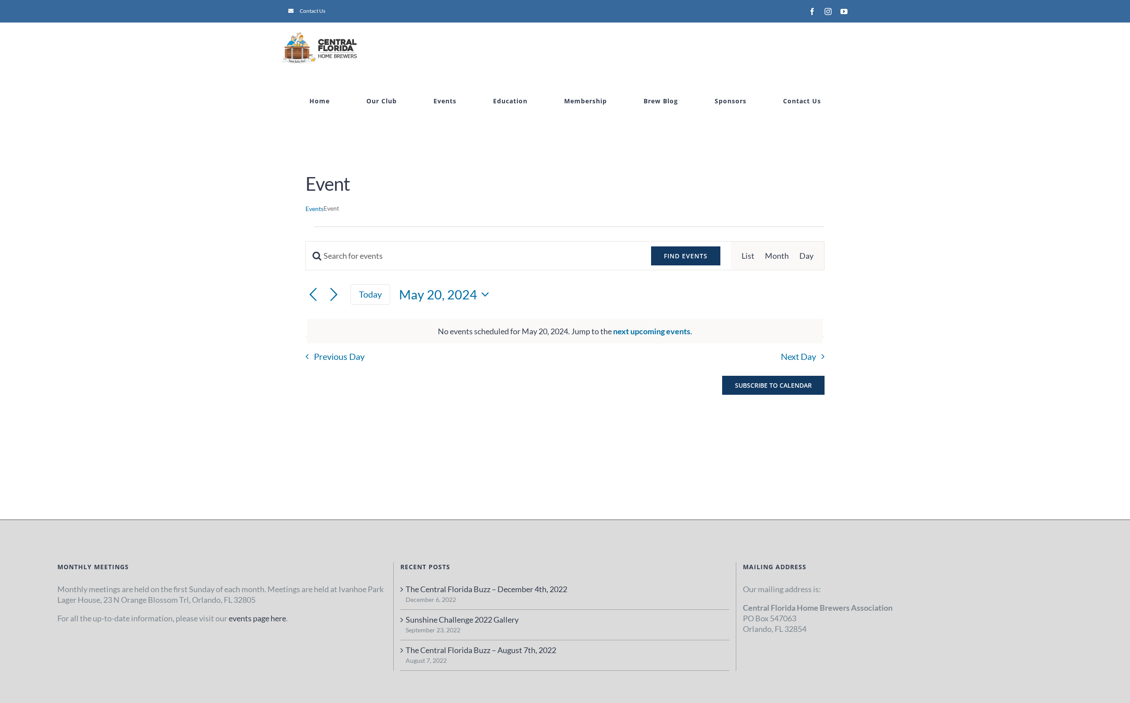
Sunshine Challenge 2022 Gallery (462, 619)
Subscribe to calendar (773, 385)
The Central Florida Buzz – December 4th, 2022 (486, 589)
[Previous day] (313, 294)
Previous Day (339, 356)
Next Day (798, 356)
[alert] (565, 331)
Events (314, 208)
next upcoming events (651, 331)
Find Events (686, 256)
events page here (257, 618)
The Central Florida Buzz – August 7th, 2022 (481, 650)
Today (370, 294)
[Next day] (334, 294)
